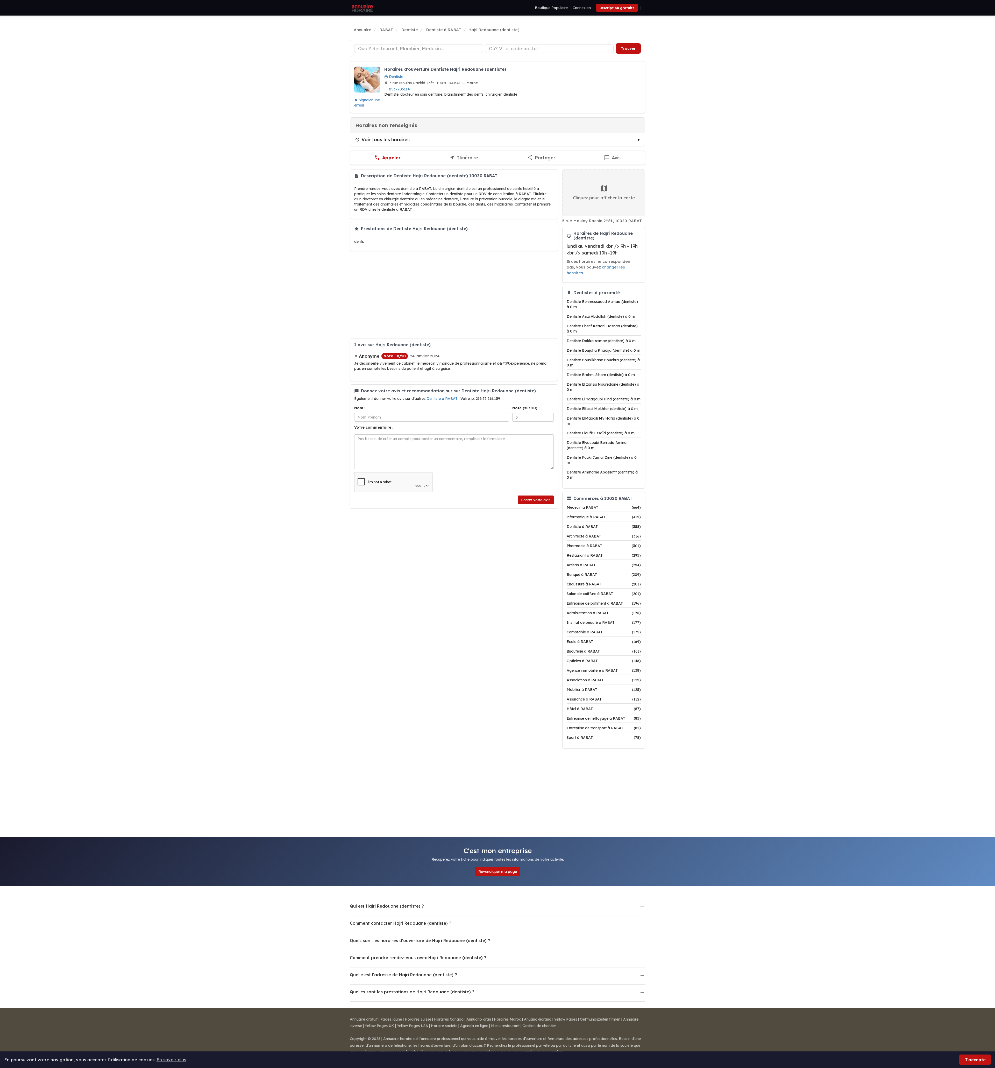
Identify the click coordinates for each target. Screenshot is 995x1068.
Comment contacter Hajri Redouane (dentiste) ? (400, 923)
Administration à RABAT (604, 613)
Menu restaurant (505, 1025)
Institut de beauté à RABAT (604, 622)
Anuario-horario (537, 1019)
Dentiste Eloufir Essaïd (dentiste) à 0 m (601, 433)
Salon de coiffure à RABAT (604, 593)
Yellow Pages (565, 1019)
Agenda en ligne (474, 1025)
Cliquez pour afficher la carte (604, 197)
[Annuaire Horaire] (361, 7)
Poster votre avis (535, 500)
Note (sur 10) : (525, 408)
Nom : (359, 408)
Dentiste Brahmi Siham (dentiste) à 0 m (601, 374)
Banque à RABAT (604, 574)
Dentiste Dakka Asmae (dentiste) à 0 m (601, 340)
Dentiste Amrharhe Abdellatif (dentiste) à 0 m (602, 475)
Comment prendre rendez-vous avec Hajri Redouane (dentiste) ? (418, 957)
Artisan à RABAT (604, 565)
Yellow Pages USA (412, 1025)
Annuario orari (478, 1019)
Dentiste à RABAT (443, 398)
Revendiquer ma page (497, 871)
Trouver (628, 48)
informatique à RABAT (604, 517)
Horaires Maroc (507, 1019)
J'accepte (975, 1059)
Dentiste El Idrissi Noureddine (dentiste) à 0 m (603, 387)
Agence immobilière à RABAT (604, 670)
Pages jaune (391, 1019)
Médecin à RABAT (604, 507)
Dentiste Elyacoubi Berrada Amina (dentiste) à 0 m (597, 445)
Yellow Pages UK (379, 1025)
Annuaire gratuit (364, 1019)
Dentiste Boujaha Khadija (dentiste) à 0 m (603, 350)
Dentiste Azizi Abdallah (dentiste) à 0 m (601, 316)
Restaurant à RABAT (604, 555)
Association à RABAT (604, 680)
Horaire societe (444, 1025)
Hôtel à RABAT (604, 708)
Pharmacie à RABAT (604, 545)
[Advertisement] (454, 294)
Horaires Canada (449, 1019)
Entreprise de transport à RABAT (604, 728)
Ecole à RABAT (604, 641)
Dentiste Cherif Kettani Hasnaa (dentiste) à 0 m (602, 329)
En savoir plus (171, 1059)
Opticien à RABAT (604, 661)
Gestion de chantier (539, 1025)
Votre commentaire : (373, 427)
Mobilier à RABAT (604, 689)
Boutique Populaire (551, 7)
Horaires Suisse (418, 1019)
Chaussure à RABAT (604, 584)
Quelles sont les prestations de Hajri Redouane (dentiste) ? (412, 991)
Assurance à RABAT (604, 699)
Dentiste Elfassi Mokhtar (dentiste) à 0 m (602, 408)
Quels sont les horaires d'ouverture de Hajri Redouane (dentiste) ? (420, 940)
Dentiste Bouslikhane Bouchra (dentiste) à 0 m (603, 362)
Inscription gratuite (617, 8)
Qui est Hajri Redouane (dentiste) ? (387, 906)
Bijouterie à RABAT (604, 651)
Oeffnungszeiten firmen (600, 1019)
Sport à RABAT (604, 737)
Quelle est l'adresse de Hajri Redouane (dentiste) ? (403, 974)
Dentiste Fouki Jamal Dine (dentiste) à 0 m (602, 460)
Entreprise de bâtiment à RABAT (604, 603)
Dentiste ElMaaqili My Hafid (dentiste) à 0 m (603, 421)
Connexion (582, 7)
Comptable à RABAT (604, 632)
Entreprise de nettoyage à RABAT (604, 718)
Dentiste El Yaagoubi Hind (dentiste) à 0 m (604, 399)
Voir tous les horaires (385, 139)
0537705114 (399, 89)
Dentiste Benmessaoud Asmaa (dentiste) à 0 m (602, 304)
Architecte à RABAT (604, 536)
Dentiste (395, 76)
